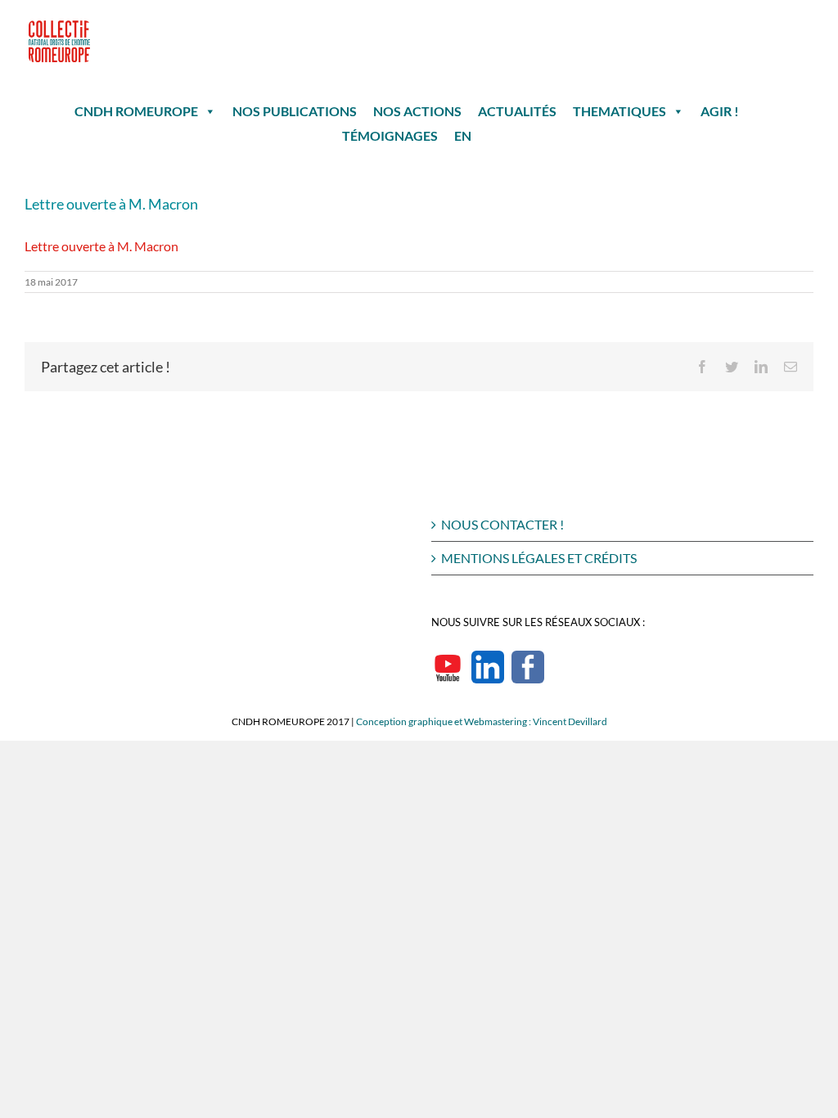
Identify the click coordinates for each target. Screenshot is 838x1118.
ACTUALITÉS (517, 111)
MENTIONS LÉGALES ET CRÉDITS (539, 558)
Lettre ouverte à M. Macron (101, 246)
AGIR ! (720, 111)
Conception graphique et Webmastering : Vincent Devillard (481, 721)
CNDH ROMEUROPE (136, 111)
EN (462, 135)
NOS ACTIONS (417, 111)
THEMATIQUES (619, 111)
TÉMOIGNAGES (390, 135)
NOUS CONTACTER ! (502, 524)
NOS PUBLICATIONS (294, 111)
